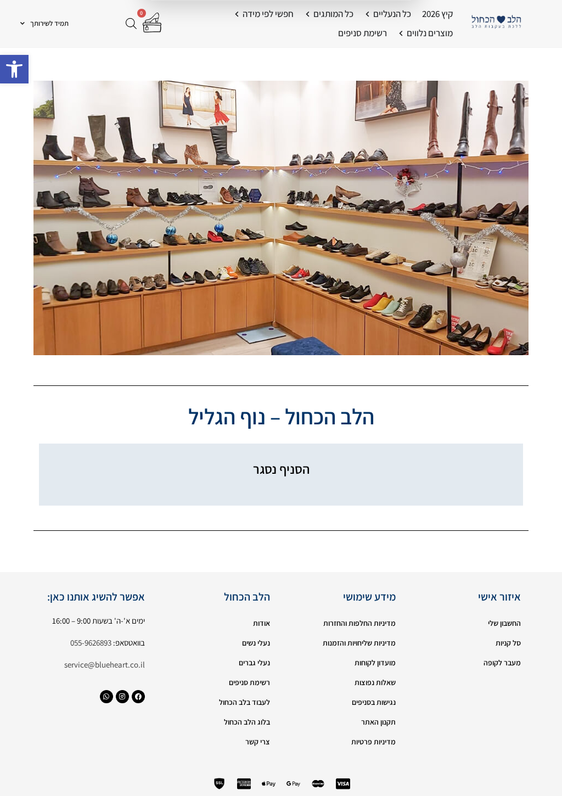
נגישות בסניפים (374, 702)
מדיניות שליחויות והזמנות (359, 643)
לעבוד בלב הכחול (244, 702)
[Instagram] (122, 696)
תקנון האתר (378, 722)
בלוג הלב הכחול (247, 722)
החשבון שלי (504, 623)
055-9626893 (90, 642)
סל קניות (508, 643)
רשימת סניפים (249, 682)
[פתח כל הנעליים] (367, 14)
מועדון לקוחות (375, 663)
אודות (261, 623)
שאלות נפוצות (375, 682)
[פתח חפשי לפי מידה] (237, 14)
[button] (14, 69)
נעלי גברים (254, 663)
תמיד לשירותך (49, 23)
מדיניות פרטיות (373, 742)
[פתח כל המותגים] (308, 14)
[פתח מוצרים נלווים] (401, 33)
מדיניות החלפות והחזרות (359, 623)
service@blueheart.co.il (104, 664)
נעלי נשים (256, 643)
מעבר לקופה (502, 663)
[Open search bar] (131, 23)
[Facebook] (138, 696)
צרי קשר (257, 742)
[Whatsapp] (106, 696)
